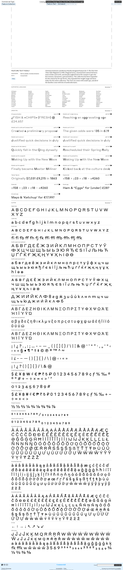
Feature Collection (8, 4)
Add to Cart (70, 4)
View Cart (118, 1)
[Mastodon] (2, 565)
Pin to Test (112, 4)
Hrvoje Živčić (23, 75)
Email (95, 565)
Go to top (107, 87)
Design (55, 2)
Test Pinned (117, 4)
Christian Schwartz (34, 73)
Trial (13, 78)
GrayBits (118, 568)
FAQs (64, 568)
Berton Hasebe (24, 73)
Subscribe (118, 565)
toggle (56, 4)
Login (81, 2)
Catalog (42, 2)
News (60, 2)
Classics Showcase (6, 568)
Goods (65, 2)
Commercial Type (8, 2)
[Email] (7, 564)
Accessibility (59, 568)
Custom (49, 2)
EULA (76, 2)
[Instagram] (4, 564)
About (71, 2)
